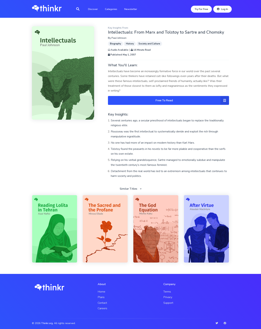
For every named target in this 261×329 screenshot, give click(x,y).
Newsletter (130, 9)
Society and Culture (149, 43)
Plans (101, 297)
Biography (115, 43)
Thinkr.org (47, 323)
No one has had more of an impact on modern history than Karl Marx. (153, 143)
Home (101, 292)
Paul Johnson (119, 38)
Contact (102, 303)
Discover (93, 9)
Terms (167, 292)
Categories (111, 9)
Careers (102, 308)
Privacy (167, 297)
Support (168, 303)
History (130, 43)
